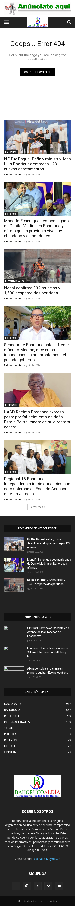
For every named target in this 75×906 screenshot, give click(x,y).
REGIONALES (11, 405)
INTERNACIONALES (14, 281)
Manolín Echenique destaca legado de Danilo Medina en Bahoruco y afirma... (49, 563)
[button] (6, 22)
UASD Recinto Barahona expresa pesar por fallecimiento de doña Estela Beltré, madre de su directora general (37, 419)
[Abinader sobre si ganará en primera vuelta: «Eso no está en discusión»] (14, 672)
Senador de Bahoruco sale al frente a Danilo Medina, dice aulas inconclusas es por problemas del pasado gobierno (36, 352)
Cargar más (36, 507)
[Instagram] (27, 886)
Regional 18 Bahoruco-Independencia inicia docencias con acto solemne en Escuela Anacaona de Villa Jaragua (37, 486)
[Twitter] (38, 886)
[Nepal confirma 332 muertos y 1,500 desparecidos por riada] (37, 266)
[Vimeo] (48, 886)
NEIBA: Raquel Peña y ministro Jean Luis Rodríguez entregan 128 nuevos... (48, 543)
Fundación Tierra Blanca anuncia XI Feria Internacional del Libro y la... (47, 652)
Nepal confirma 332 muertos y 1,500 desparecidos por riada (32, 290)
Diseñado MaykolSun (46, 859)
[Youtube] (59, 886)
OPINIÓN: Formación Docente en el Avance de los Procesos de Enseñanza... (48, 632)
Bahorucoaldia (13, 174)
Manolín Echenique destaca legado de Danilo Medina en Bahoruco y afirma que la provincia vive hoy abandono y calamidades (36, 228)
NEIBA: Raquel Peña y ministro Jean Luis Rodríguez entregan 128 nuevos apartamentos (37, 164)
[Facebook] (16, 886)
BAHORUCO (11, 152)
